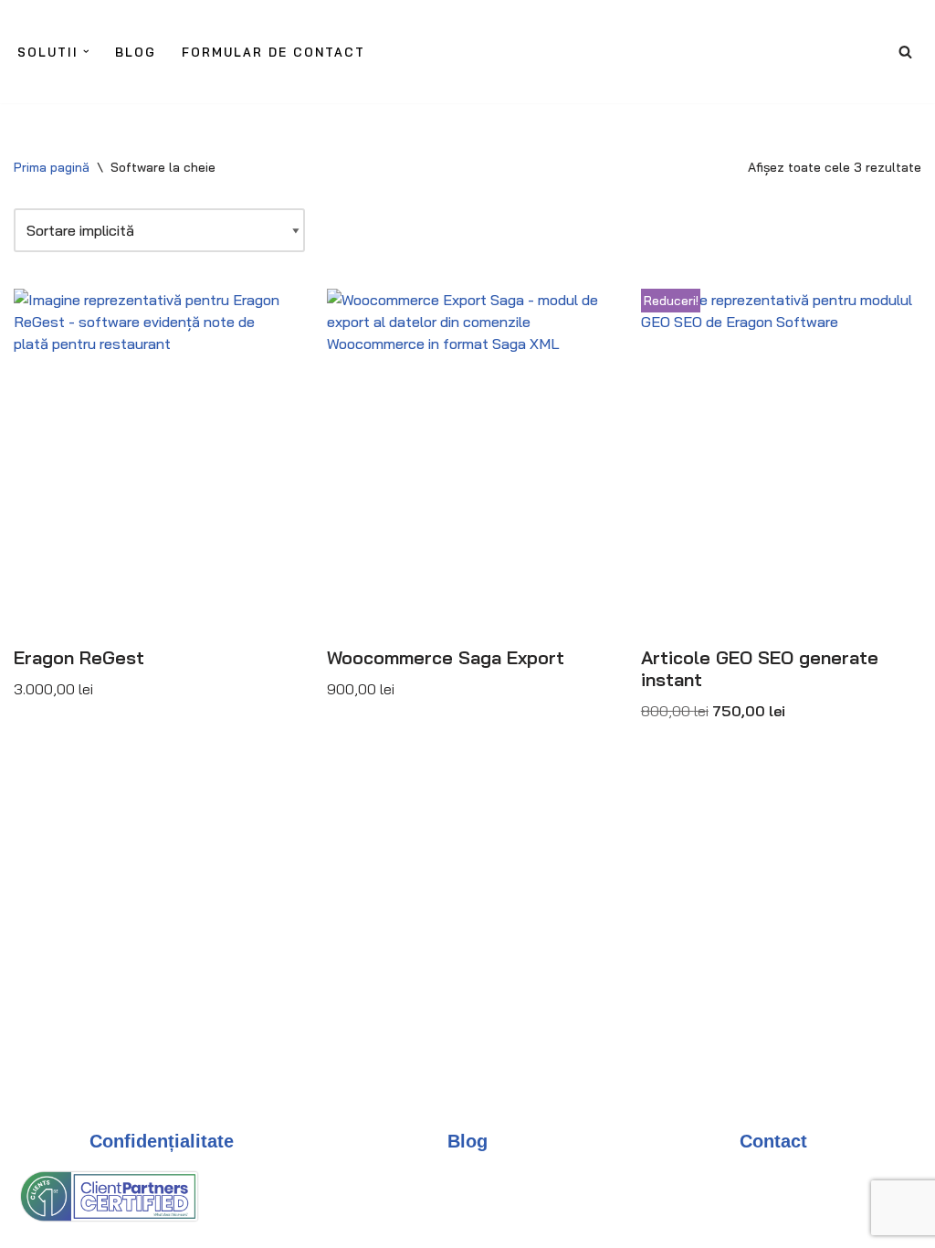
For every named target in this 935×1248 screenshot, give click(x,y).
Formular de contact (273, 52)
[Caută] (905, 51)
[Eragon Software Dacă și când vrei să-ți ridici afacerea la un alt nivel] (478, 56)
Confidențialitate (161, 1141)
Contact (773, 1141)
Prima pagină (51, 167)
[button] (86, 51)
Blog (135, 52)
